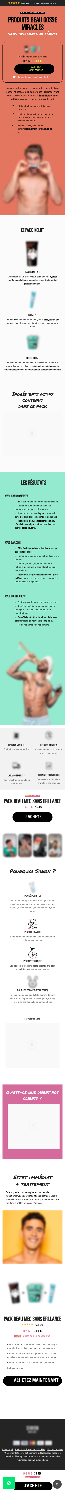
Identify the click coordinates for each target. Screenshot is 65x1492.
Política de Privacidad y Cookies (30, 1450)
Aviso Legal (7, 1450)
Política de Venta (55, 1450)
